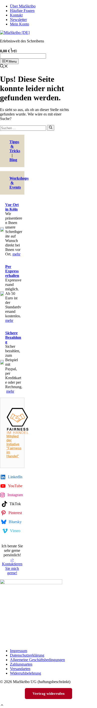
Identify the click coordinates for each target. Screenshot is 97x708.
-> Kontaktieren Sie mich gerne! (12, 566)
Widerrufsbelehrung (25, 673)
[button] (2, 706)
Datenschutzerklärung (27, 655)
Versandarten (20, 669)
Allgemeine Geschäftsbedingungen (37, 660)
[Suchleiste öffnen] (4, 67)
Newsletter (18, 19)
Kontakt (16, 15)
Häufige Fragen (22, 10)
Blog (13, 160)
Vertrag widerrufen (48, 693)
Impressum (18, 651)
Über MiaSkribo (23, 6)
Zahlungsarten (21, 664)
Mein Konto (19, 24)
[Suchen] (50, 127)
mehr (16, 254)
